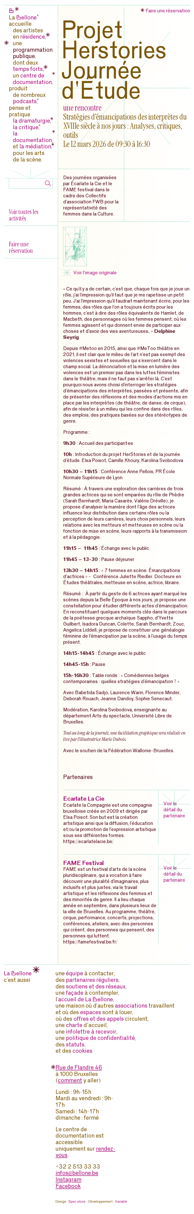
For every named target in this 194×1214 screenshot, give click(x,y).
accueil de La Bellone (85, 999)
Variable (121, 1201)
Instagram (68, 1179)
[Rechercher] (48, 184)
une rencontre (82, 107)
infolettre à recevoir (91, 1031)
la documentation (32, 136)
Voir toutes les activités (23, 215)
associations (131, 1005)
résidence (32, 36)
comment (70, 1080)
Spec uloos (76, 1201)
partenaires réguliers (92, 979)
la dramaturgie (31, 120)
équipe (74, 973)
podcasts (25, 100)
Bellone (26, 17)
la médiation (35, 146)
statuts (75, 1044)
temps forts (28, 68)
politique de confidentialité (100, 1037)
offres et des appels (99, 1018)
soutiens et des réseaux (96, 986)
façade (74, 992)
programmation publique (33, 53)
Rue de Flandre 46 (79, 1067)
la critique (25, 126)
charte (74, 1024)
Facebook (68, 1185)
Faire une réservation (21, 247)
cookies (82, 1050)
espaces (90, 1011)
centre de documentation (32, 78)
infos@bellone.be (77, 1172)
